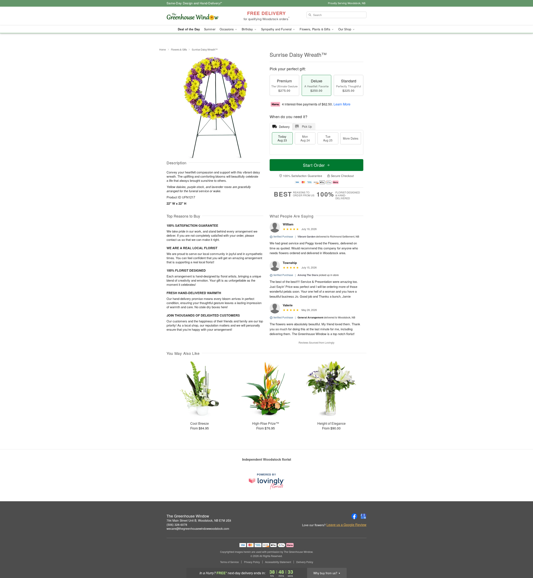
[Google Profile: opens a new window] (363, 516)
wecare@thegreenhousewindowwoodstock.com (198, 528)
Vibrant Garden (306, 236)
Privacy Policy (252, 562)
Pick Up (307, 126)
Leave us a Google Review (346, 524)
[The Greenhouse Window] (197, 16)
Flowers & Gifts (179, 49)
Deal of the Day (189, 29)
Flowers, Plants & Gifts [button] (315, 29)
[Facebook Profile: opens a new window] (354, 516)
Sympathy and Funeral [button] (277, 29)
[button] (522, 560)
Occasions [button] (227, 29)
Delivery (284, 127)
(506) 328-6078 (177, 524)
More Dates (350, 138)
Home (162, 49)
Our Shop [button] (345, 29)
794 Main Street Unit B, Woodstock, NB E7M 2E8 (199, 520)
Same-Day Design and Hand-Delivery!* (194, 3)
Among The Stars (308, 275)
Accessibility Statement (278, 562)
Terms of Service (229, 562)
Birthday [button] (248, 29)
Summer (209, 29)
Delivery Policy (304, 562)
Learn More (342, 104)
